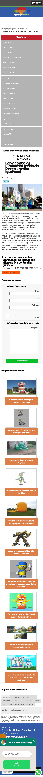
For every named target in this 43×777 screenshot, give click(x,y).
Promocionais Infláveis (10, 103)
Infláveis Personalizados (11, 83)
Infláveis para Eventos (10, 78)
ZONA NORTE (7, 701)
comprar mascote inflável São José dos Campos (21, 552)
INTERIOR (29, 704)
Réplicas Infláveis (8, 119)
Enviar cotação (22, 361)
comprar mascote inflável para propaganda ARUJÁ (21, 431)
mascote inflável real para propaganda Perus (21, 646)
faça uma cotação (11, 272)
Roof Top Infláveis (8, 124)
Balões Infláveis (8, 42)
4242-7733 (11, 20)
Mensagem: (33, 328)
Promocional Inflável (9, 108)
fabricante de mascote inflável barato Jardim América (21, 615)
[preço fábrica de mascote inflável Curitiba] (21, 478)
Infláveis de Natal (8, 73)
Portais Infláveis (8, 98)
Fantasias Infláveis (9, 68)
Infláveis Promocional (10, 88)
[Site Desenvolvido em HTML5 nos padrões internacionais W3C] (7, 773)
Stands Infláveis (8, 129)
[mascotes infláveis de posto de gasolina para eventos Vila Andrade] (21, 662)
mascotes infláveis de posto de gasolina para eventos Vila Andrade (21, 677)
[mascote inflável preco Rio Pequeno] (21, 448)
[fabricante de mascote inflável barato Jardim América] (21, 602)
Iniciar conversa (17, 764)
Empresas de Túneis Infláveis (12, 57)
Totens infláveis (8, 139)
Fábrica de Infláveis (9, 63)
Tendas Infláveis (8, 134)
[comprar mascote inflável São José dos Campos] (21, 539)
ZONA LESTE (30, 697)
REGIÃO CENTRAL (18, 697)
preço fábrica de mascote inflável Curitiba (21, 491)
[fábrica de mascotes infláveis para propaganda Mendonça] (21, 508)
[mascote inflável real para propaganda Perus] (21, 632)
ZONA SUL (29, 701)
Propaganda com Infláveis (11, 114)
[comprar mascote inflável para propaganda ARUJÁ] (21, 418)
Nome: (37, 291)
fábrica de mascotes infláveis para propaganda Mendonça (21, 522)
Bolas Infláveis (7, 52)
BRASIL (5, 704)
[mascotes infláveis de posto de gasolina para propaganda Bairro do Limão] (21, 569)
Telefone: (36, 305)
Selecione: (6, 697)
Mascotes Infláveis (9, 93)
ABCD (37, 701)
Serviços (21, 37)
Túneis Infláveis (8, 144)
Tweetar (6, 181)
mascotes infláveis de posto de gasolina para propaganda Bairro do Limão (21, 584)
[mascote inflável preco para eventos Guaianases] (21, 387)
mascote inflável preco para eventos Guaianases (21, 401)
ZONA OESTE (18, 701)
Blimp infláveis (7, 47)
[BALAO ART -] (21, 11)
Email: (37, 298)
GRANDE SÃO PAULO (17, 704)
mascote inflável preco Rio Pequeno (21, 461)
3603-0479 (11, 23)
